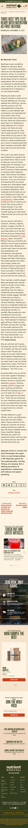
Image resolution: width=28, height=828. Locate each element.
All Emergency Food (4, 790)
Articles (5, 11)
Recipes (12, 784)
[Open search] (24, 6)
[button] (26, 6)
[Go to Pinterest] (19, 485)
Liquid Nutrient (6, 199)
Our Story (12, 780)
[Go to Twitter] (14, 485)
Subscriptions (23, 791)
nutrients (11, 383)
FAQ (21, 782)
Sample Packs (4, 787)
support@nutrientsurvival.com (18, 804)
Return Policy (21, 814)
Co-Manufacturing (13, 792)
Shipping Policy (14, 814)
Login (21, 784)
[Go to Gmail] (23, 485)
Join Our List (14, 715)
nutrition (11, 493)
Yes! (19, 393)
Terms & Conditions (5, 814)
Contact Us (22, 780)
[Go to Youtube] (15, 808)
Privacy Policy (26, 815)
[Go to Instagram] (13, 808)
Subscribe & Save (3, 784)
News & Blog (13, 787)
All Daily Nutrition (3, 780)
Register (22, 787)
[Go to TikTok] (18, 808)
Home (2, 11)
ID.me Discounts (3, 796)
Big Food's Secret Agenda (21, 506)
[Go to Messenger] (9, 485)
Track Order (22, 789)
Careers (12, 789)
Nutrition (12, 782)
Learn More (14, 619)
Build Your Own (4, 793)
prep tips (17, 493)
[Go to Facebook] (4, 485)
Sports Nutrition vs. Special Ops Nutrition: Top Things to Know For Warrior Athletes (7, 509)
